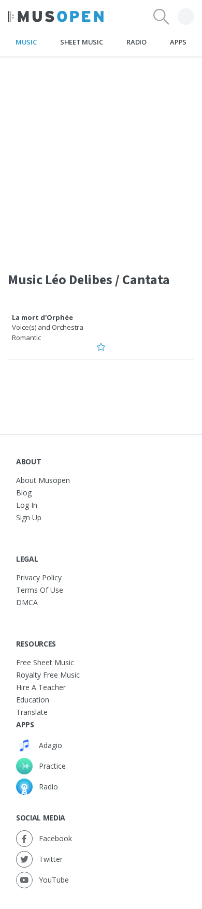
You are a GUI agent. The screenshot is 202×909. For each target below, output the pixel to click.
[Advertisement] (101, 157)
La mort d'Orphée (42, 317)
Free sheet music (45, 662)
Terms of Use (39, 590)
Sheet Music (81, 42)
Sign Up (28, 517)
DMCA (27, 602)
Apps (178, 42)
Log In (26, 505)
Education (32, 700)
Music (26, 42)
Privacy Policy (39, 577)
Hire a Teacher (41, 687)
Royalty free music (48, 675)
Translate (32, 712)
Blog (24, 492)
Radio (136, 42)
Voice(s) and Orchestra (47, 327)
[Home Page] (56, 16)
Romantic (26, 337)
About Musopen (43, 480)
